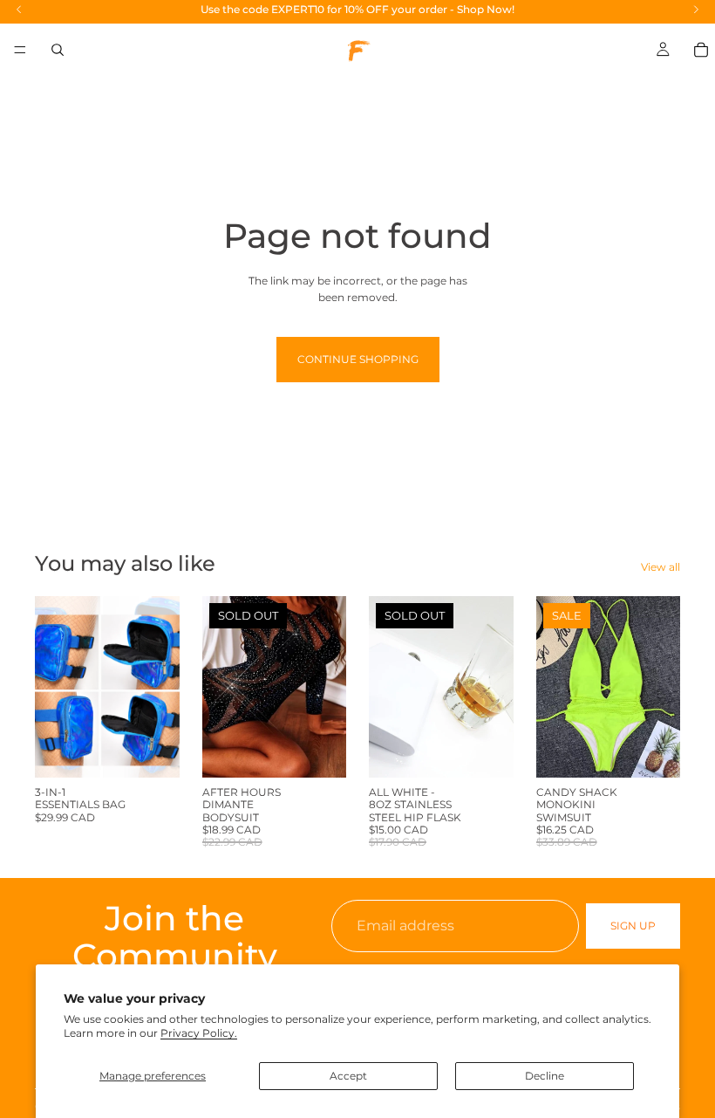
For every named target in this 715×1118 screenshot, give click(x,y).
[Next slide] (160, 687)
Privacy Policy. (198, 1032)
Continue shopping (358, 359)
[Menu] (20, 50)
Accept (348, 1075)
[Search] (57, 50)
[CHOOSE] (152, 750)
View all (660, 566)
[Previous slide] (54, 687)
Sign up (633, 926)
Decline (544, 1075)
